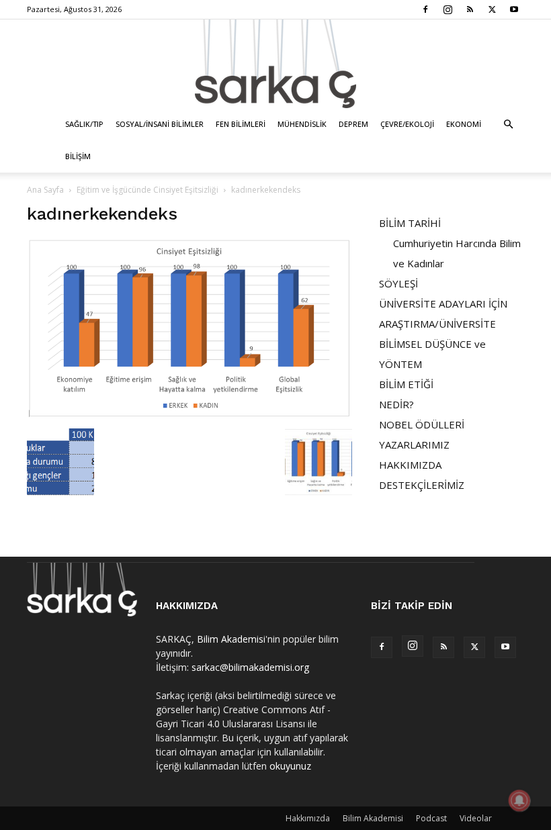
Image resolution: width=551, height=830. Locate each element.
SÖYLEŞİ (398, 283)
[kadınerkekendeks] (189, 414)
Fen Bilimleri (240, 124)
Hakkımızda (308, 818)
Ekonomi (463, 124)
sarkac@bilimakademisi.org (250, 667)
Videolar (476, 818)
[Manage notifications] (519, 800)
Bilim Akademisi (231, 639)
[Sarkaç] (275, 63)
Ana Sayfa (45, 189)
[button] (508, 124)
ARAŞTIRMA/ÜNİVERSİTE (437, 323)
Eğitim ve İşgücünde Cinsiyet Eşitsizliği (147, 189)
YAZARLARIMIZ (414, 444)
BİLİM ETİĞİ (406, 384)
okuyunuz (290, 765)
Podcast (431, 818)
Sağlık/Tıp (84, 124)
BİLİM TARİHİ (410, 223)
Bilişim (78, 156)
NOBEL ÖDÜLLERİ (421, 424)
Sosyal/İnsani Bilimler (160, 124)
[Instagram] (447, 9)
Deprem (353, 124)
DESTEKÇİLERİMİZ (421, 485)
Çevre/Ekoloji (407, 124)
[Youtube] (514, 9)
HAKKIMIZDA (410, 464)
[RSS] (470, 9)
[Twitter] (492, 9)
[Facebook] (425, 9)
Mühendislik (302, 124)
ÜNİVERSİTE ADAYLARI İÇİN (443, 303)
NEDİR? (396, 404)
